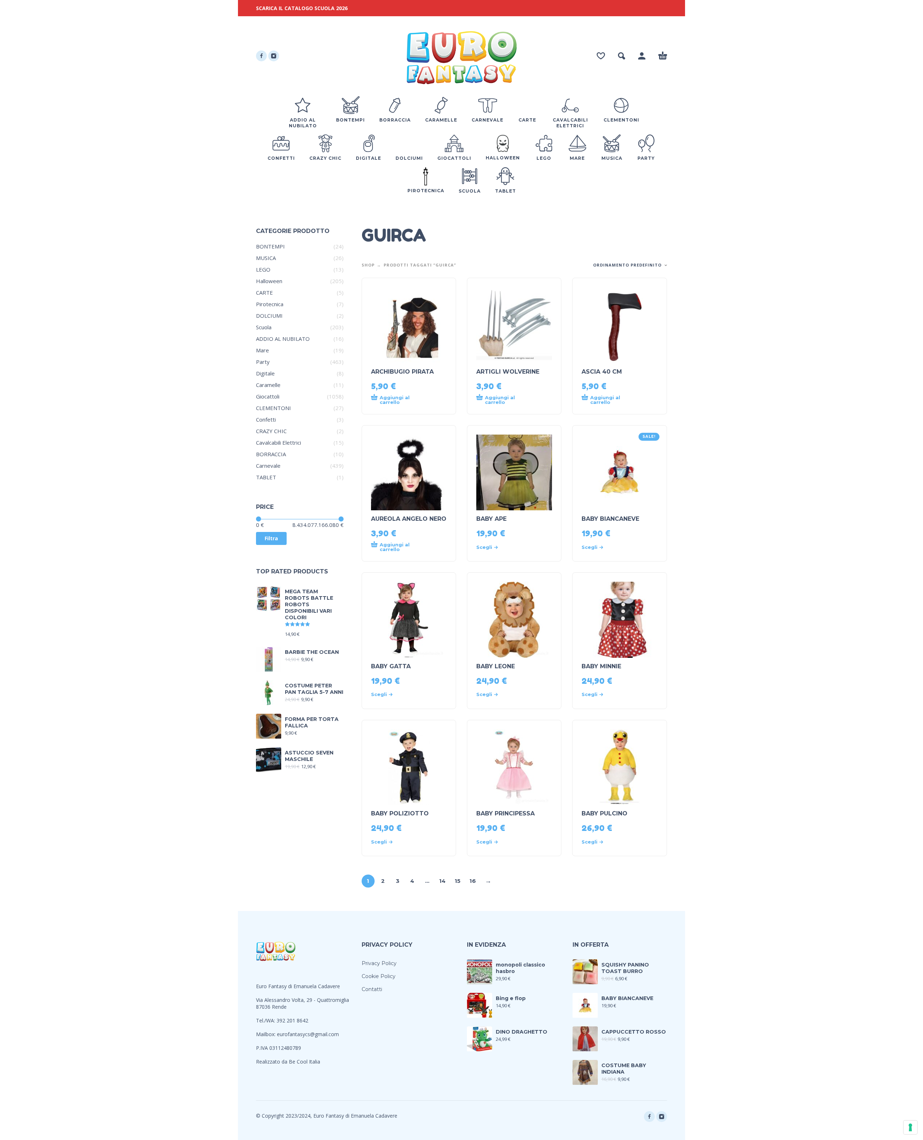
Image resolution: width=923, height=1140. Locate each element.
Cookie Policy (379, 976)
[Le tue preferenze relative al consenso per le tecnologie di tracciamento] (910, 1127)
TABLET (266, 477)
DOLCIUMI (269, 315)
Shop (368, 265)
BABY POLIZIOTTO (400, 813)
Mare (262, 350)
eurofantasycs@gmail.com (308, 1034)
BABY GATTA (391, 666)
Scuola (263, 327)
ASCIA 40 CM (602, 371)
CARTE (264, 292)
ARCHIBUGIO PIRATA (402, 371)
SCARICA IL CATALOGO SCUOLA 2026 (302, 8)
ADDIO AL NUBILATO (283, 338)
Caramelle (268, 385)
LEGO (263, 269)
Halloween (269, 281)
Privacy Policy (379, 963)
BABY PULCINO (604, 813)
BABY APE (491, 518)
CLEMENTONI (273, 408)
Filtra (271, 538)
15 (457, 880)
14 (442, 880)
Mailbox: (266, 1034)
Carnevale (268, 465)
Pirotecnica (269, 304)
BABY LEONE (495, 666)
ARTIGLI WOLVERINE (507, 371)
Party (263, 361)
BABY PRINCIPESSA (505, 813)
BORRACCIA (271, 454)
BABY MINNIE (601, 666)
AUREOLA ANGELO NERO (408, 518)
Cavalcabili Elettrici (278, 442)
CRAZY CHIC (271, 431)
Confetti (266, 419)
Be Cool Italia (304, 1061)
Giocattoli (267, 396)
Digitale (265, 373)
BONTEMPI (270, 246)
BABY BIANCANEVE (610, 518)
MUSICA (266, 258)
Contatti (372, 989)
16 (472, 880)
